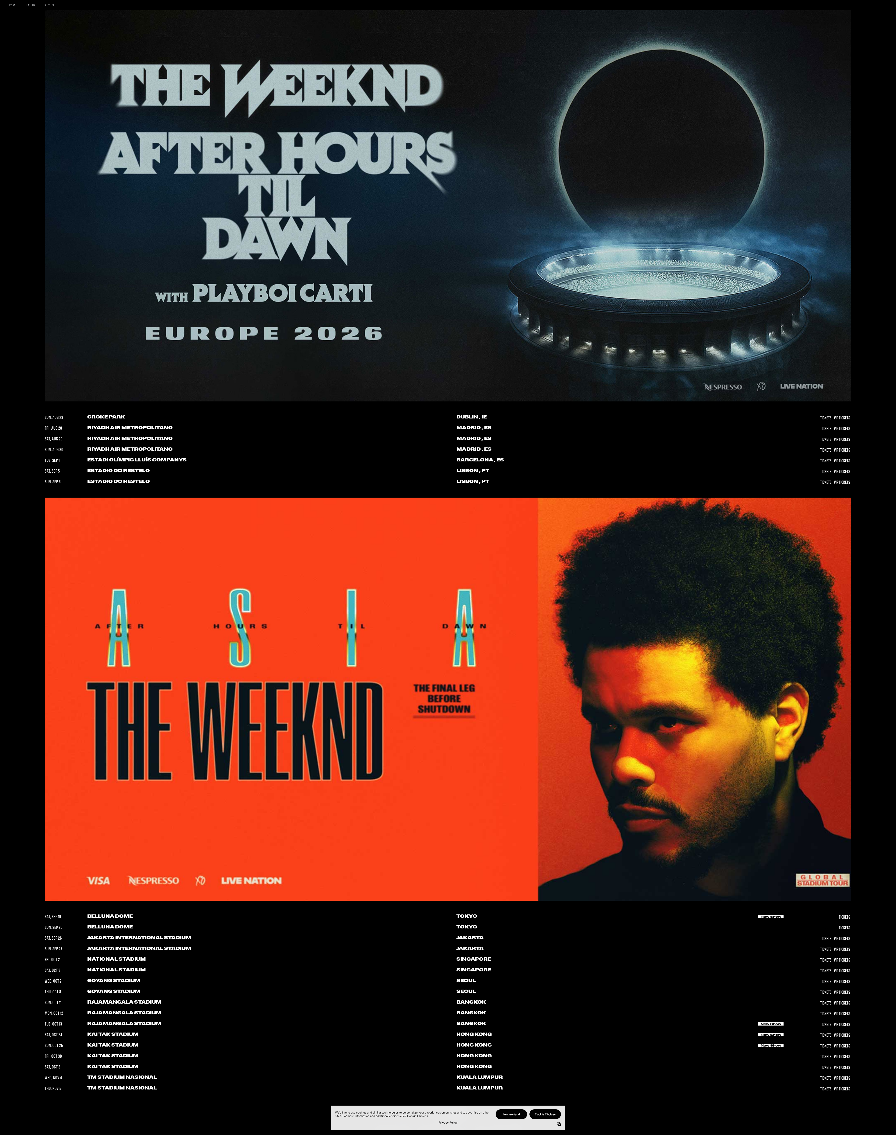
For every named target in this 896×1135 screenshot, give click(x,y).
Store (50, 5)
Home (12, 5)
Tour (30, 5)
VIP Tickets (842, 418)
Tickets (826, 418)
